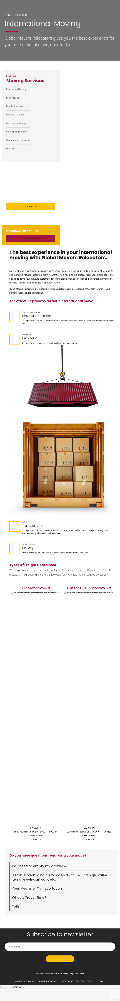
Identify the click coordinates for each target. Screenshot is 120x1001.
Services (21, 15)
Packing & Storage (15, 114)
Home (8, 15)
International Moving (16, 89)
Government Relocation (18, 140)
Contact (101, 981)
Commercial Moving (16, 123)
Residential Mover (15, 106)
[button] (15, 714)
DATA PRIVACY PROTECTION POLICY (77, 981)
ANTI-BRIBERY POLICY (25, 981)
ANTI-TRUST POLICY (48, 981)
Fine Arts (10, 148)
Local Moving (12, 98)
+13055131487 (15, 987)
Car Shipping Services (17, 131)
